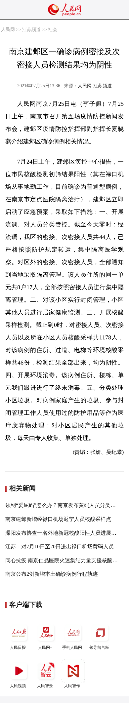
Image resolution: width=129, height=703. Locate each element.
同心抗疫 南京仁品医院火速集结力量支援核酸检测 (64, 560)
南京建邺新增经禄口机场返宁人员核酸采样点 (58, 519)
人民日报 (18, 647)
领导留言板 (99, 647)
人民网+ (45, 647)
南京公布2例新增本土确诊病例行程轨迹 (51, 574)
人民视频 (18, 685)
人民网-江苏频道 (95, 85)
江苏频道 (31, 29)
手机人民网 (72, 647)
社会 (52, 29)
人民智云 (45, 685)
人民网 (8, 29)
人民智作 (72, 685)
